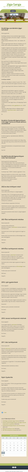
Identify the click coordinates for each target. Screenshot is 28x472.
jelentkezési (14, 324)
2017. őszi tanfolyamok (9, 342)
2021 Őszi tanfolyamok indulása (12, 219)
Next (5, 412)
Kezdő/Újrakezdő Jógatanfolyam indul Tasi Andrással (12, 157)
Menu (13, 11)
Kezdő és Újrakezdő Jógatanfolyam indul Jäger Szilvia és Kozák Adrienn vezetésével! (13, 122)
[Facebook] (13, 467)
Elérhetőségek (20, 266)
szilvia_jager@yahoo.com (17, 105)
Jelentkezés (14, 227)
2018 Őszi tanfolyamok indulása (12, 249)
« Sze (3, 455)
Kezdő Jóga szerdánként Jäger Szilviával (11, 29)
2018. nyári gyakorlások (9, 282)
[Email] (15, 467)
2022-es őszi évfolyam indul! (11, 187)
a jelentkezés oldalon (11, 110)
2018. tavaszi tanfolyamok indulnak (13, 318)
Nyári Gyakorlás (7, 377)
